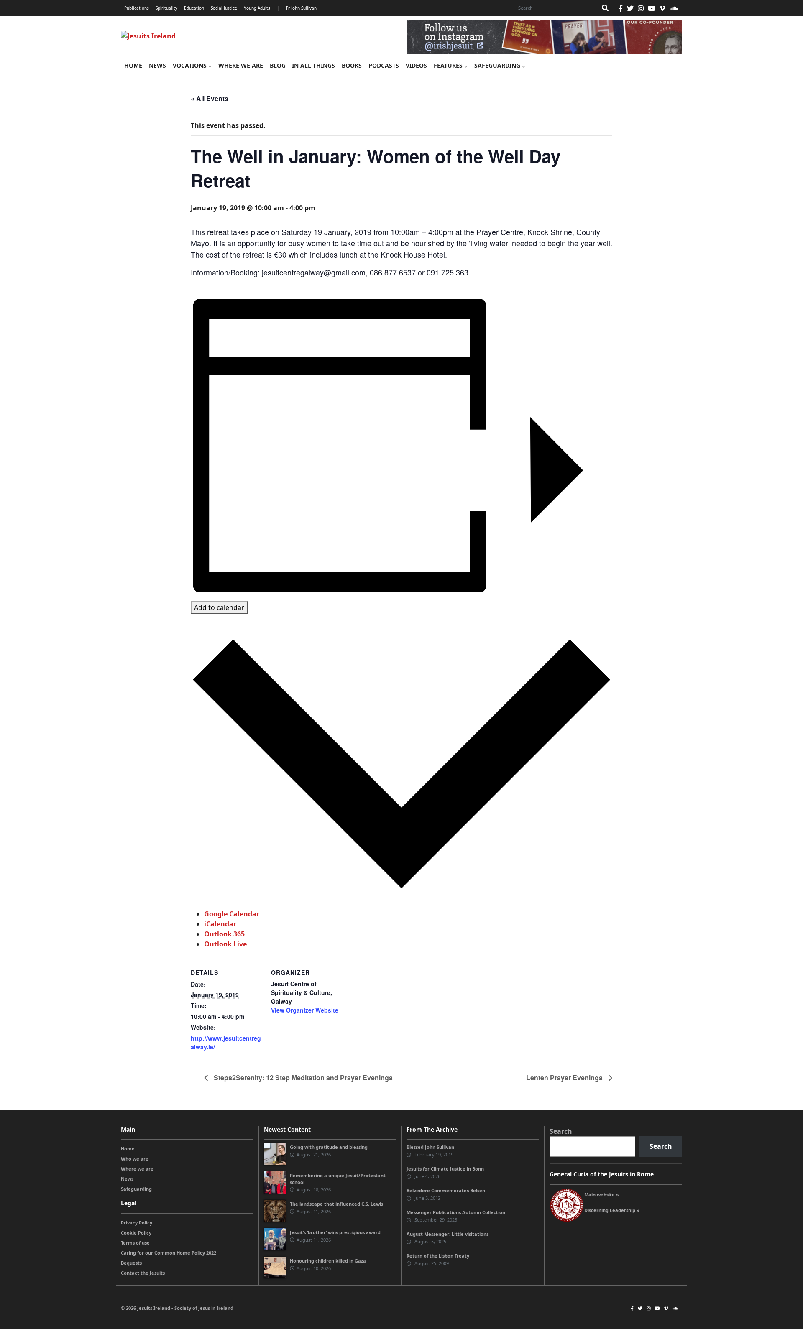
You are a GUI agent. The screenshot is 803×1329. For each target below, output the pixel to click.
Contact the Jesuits (143, 1273)
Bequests (131, 1263)
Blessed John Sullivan (430, 1147)
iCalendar (220, 924)
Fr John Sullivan (301, 8)
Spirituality (166, 8)
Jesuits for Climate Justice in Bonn (445, 1169)
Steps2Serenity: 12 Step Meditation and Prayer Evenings (302, 1077)
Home (133, 65)
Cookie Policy (136, 1233)
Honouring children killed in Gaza (328, 1261)
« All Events (209, 98)
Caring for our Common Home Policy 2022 (168, 1253)
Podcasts (383, 65)
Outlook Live (225, 944)
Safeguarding (498, 65)
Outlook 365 (224, 934)
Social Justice (224, 8)
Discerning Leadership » (611, 1210)
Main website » (601, 1194)
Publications (136, 8)
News (157, 65)
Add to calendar (219, 607)
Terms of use (135, 1243)
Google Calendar (231, 913)
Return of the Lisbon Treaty (438, 1255)
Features (449, 65)
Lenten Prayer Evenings (565, 1077)
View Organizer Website (304, 1010)
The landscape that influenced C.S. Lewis (336, 1204)
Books (352, 65)
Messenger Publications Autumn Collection (456, 1212)
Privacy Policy (136, 1222)
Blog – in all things (302, 65)
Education (194, 8)
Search (561, 1131)
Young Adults (257, 8)
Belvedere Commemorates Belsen (446, 1190)
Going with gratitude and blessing (329, 1147)
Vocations (190, 65)
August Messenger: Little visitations (447, 1234)
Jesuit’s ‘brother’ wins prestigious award (335, 1232)
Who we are (134, 1159)
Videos (416, 65)
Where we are (240, 65)
